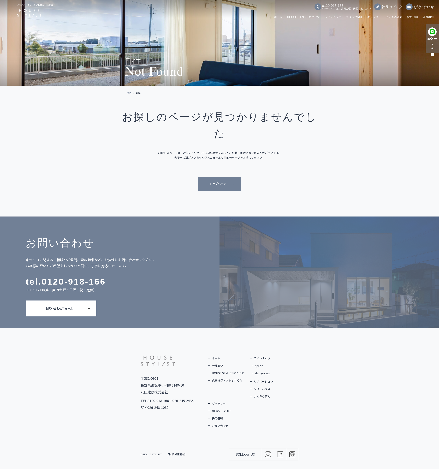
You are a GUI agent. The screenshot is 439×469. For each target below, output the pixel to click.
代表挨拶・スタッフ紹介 (227, 380)
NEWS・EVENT (221, 411)
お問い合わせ (423, 7)
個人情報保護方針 (177, 454)
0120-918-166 (74, 281)
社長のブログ (392, 7)
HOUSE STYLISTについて (303, 17)
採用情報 (412, 17)
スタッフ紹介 (354, 17)
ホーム (278, 17)
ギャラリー (374, 17)
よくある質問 (394, 17)
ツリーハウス (262, 389)
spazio (259, 366)
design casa (262, 373)
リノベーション (263, 381)
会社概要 (428, 17)
